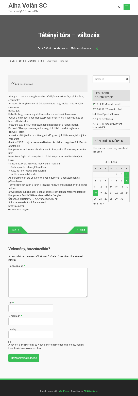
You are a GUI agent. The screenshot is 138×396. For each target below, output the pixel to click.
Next (82, 230)
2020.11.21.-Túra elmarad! (106, 104)
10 (127, 180)
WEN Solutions (90, 391)
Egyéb (26, 209)
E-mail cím (15, 316)
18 (95, 192)
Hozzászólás (16, 266)
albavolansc (62, 48)
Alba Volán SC (27, 5)
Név (11, 302)
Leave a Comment (82, 48)
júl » (102, 203)
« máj (95, 203)
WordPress (64, 391)
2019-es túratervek (103, 119)
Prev (13, 230)
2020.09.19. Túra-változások (108, 109)
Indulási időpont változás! (106, 114)
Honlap (12, 329)
